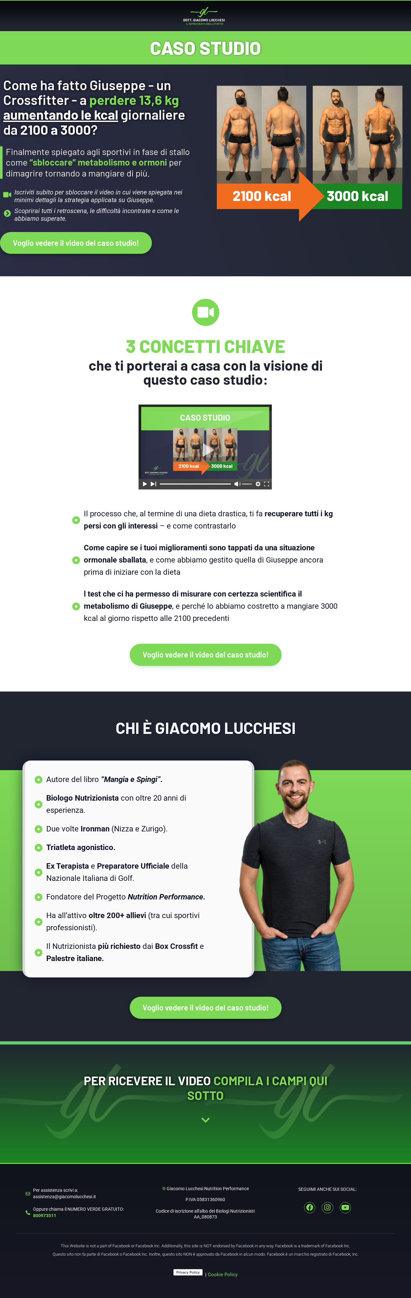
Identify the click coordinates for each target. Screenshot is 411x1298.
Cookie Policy (223, 1274)
